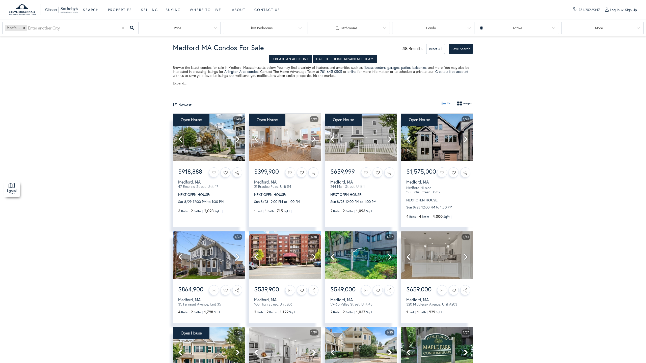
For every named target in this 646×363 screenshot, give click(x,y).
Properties (120, 9)
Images (467, 103)
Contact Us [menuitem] (267, 9)
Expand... (179, 83)
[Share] (237, 172)
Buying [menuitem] (173, 9)
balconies (419, 67)
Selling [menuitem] (149, 9)
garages (393, 67)
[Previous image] (180, 139)
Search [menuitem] (91, 9)
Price (177, 27)
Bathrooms (349, 27)
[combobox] (28, 28)
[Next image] (238, 139)
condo (431, 27)
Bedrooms (265, 27)
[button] (24, 28)
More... (600, 27)
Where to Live (205, 9)
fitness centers (375, 67)
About (238, 9)
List (449, 103)
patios (406, 67)
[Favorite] (226, 172)
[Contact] (214, 172)
